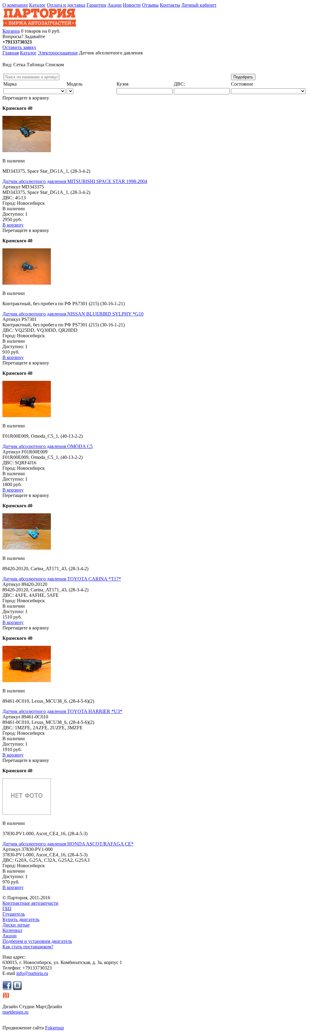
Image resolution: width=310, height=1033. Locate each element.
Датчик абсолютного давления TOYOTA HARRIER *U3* (62, 711)
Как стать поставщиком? (27, 946)
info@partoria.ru (32, 973)
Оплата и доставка (66, 5)
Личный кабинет (198, 5)
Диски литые (16, 924)
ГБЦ (7, 908)
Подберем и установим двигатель (37, 941)
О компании (15, 5)
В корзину (13, 224)
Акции (114, 5)
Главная (10, 52)
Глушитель (13, 914)
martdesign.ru (15, 1012)
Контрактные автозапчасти (30, 903)
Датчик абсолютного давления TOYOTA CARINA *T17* (61, 578)
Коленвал (12, 930)
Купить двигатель (20, 919)
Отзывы (150, 5)
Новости (132, 5)
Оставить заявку (19, 47)
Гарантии (96, 5)
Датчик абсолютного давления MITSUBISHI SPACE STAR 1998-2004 (74, 181)
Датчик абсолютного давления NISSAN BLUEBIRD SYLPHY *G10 (72, 313)
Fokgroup (54, 1027)
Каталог (37, 5)
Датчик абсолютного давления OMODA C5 (47, 446)
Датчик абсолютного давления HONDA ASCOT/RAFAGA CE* (68, 843)
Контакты (170, 5)
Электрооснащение (58, 52)
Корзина (11, 31)
